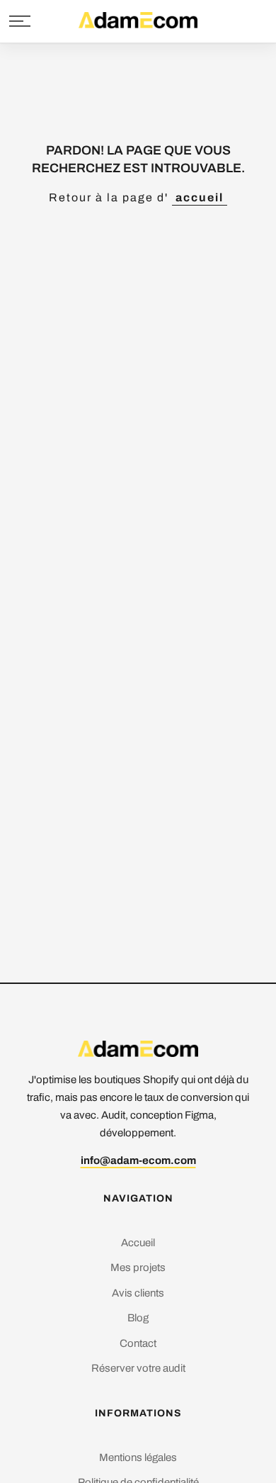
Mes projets (138, 1267)
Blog (138, 1317)
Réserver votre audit (138, 1368)
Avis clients (138, 1293)
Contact (138, 1343)
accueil (200, 197)
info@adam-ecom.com (138, 1160)
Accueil (138, 1242)
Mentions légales (138, 1457)
